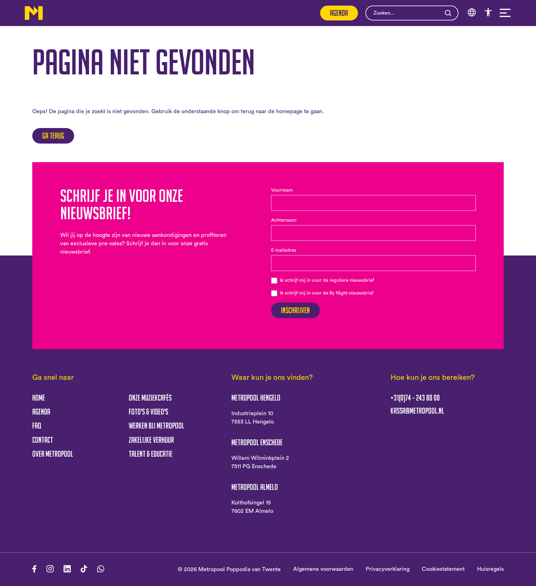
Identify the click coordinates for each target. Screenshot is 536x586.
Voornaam (282, 190)
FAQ (36, 425)
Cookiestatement (443, 569)
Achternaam (284, 220)
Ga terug (53, 135)
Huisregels (490, 569)
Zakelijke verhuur (151, 439)
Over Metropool (52, 453)
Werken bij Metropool (156, 425)
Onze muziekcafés (150, 397)
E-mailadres (283, 250)
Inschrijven (295, 310)
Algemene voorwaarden (323, 569)
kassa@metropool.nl (417, 411)
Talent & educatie (150, 453)
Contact (42, 439)
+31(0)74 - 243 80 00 (415, 398)
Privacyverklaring (387, 569)
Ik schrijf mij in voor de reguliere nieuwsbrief (327, 280)
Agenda (339, 12)
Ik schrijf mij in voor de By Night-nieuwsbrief (326, 293)
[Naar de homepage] (34, 13)
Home (38, 397)
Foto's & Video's (148, 411)
